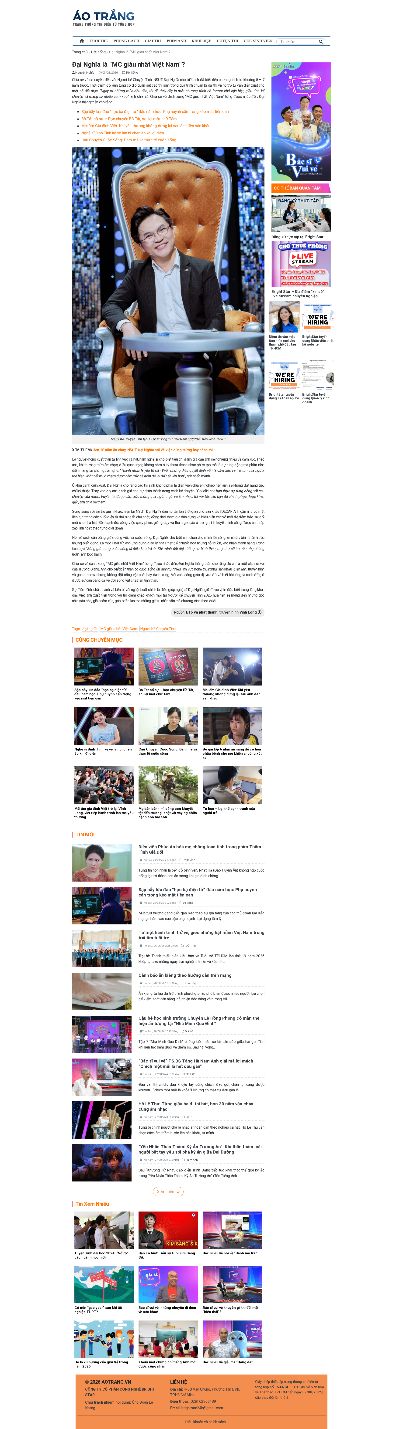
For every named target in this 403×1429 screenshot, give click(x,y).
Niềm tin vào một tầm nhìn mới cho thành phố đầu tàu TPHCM (282, 342)
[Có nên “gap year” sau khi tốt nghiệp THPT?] (104, 1284)
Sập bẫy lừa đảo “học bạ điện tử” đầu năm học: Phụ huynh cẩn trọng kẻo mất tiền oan (155, 111)
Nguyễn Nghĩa (84, 72)
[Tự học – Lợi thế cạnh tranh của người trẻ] (232, 785)
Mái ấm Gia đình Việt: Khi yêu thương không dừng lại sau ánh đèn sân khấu (145, 125)
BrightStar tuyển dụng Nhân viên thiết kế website (318, 340)
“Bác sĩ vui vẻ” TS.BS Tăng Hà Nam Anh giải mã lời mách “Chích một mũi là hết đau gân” (196, 1063)
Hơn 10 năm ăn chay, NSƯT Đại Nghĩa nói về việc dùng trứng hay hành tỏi (153, 450)
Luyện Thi (227, 41)
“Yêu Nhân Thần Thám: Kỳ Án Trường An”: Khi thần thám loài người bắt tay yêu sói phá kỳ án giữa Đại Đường (200, 1149)
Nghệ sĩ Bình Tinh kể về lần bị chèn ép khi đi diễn (122, 133)
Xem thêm (167, 1191)
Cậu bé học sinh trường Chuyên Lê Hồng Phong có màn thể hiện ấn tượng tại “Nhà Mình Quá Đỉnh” (199, 1020)
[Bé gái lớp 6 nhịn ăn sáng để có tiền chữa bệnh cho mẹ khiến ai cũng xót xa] (232, 725)
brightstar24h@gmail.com (202, 1408)
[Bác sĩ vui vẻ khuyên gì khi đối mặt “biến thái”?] (232, 1284)
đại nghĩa (89, 629)
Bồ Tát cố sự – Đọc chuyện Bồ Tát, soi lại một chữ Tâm (129, 118)
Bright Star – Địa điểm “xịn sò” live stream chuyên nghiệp (297, 293)
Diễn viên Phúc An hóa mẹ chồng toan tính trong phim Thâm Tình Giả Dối (200, 849)
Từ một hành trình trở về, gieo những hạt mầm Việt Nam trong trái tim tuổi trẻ (201, 935)
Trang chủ (80, 52)
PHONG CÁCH (126, 41)
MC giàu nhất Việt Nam (118, 629)
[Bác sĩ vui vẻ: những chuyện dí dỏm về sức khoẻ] (168, 1284)
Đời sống (98, 52)
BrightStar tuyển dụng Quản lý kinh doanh (315, 398)
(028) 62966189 (203, 1401)
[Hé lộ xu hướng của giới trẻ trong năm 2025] (104, 1339)
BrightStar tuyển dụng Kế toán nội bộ (284, 396)
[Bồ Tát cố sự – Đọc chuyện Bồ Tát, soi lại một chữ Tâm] (168, 666)
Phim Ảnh (189, 860)
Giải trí (153, 41)
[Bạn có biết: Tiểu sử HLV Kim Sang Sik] (168, 1230)
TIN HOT (190, 1074)
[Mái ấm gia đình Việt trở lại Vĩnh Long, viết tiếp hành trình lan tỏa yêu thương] (104, 785)
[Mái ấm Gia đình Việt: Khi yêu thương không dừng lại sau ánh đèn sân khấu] (232, 666)
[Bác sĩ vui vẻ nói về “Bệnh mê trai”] (232, 1230)
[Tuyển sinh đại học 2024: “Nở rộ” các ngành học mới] (104, 1230)
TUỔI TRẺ (99, 41)
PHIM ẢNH (176, 41)
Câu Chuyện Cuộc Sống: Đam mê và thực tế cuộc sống (128, 140)
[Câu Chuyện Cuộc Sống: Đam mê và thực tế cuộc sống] (168, 725)
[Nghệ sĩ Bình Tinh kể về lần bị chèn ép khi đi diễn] (104, 725)
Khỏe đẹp (201, 41)
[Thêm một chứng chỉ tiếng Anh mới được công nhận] (168, 1339)
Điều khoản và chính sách (205, 1422)
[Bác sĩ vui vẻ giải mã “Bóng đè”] (232, 1339)
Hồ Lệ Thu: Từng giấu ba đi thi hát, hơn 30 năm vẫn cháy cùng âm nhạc (196, 1106)
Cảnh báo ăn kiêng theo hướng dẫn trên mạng (185, 975)
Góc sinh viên (258, 41)
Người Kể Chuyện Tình (158, 629)
